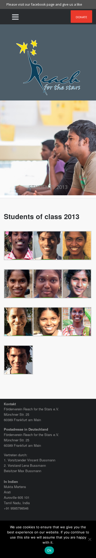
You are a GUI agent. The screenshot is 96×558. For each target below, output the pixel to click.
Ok (49, 550)
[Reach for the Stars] (48, 66)
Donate (81, 17)
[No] (89, 539)
